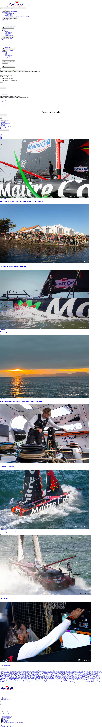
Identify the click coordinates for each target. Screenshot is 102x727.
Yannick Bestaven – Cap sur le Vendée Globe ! (9, 670)
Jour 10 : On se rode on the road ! (15, 675)
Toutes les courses (3, 121)
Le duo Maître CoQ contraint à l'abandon (25, 670)
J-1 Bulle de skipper (57, 676)
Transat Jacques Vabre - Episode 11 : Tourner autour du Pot (50, 681)
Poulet (6, 40)
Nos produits (5, 50)
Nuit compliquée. (20, 677)
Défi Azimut (2, 125)
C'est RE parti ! (15, 680)
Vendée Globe (2, 122)
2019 (1, 138)
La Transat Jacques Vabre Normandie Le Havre (64, 670)
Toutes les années (3, 131)
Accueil (3, 99)
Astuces (3, 696)
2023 (1, 134)
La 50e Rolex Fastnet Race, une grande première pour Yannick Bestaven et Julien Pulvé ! (26, 672)
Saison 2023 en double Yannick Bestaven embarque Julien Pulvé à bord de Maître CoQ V (27, 674)
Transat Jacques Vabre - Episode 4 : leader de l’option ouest (50, 683)
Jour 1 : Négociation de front (21, 676)
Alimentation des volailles (9, 22)
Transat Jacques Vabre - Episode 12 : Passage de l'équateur (28, 681)
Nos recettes (5, 38)
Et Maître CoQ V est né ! (81, 676)
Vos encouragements (8, 32)
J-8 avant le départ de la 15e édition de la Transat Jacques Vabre (54, 678)
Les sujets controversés (9, 15)
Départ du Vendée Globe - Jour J (45, 680)
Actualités (6, 31)
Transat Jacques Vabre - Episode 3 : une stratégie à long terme (72, 683)
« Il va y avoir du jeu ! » (57, 677)
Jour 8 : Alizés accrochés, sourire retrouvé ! (29, 675)
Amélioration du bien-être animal (11, 24)
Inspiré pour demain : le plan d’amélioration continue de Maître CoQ (17, 16)
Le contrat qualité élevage (9, 21)
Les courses (7, 34)
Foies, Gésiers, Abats (9, 57)
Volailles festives (8, 45)
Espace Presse (5, 720)
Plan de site (4, 721)
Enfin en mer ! (42, 670)
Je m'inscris (4, 94)
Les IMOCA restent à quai (50, 670)
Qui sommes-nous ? (6, 11)
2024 (1, 133)
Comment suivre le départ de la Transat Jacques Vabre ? (90, 677)
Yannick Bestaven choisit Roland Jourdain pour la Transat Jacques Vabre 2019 (66, 684)
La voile (3, 108)
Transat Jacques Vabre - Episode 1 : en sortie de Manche (17, 684)
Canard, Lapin (7, 47)
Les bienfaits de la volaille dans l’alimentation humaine (15, 25)
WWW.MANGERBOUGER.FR (39, 691)
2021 (1, 136)
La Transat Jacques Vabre (5, 123)
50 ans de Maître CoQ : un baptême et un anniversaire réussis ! (40, 684)
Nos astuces (5, 62)
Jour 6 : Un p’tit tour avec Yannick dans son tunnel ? (47, 675)
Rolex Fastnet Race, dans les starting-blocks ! (76, 679)
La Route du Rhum (3, 124)
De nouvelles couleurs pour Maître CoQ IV (59, 680)
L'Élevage (4, 19)
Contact (3, 719)
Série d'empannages (49, 677)
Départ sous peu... (76, 677)
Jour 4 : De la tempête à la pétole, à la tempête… (83, 675)
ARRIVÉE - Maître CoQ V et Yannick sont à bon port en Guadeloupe (83, 674)
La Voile (4, 29)
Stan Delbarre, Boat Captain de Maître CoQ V (49, 671)
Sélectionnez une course (4, 120)
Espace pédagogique (8, 33)
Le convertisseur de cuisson (10, 65)
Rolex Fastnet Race (3, 127)
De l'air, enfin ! (65, 677)
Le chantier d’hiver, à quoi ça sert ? (51, 674)
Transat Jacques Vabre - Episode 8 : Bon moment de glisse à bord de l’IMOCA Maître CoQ (34, 682)
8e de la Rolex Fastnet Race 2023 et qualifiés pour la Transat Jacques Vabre (72, 671)
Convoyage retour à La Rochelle (64, 674)
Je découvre (4, 93)
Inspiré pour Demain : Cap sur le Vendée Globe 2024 (28, 680)
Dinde (6, 41)
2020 (1, 137)
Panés (6, 54)
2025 (1, 132)
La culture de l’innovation (9, 13)
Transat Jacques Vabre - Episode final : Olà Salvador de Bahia (79, 680)
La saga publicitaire (8, 14)
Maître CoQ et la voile (9, 35)
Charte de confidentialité (6, 717)
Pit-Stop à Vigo (36, 670)
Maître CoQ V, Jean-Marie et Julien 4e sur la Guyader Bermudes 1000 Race (86, 672)
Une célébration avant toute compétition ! (68, 676)
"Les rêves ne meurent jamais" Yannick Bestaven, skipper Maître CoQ (29, 678)
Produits (3, 695)
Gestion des (6, 718)
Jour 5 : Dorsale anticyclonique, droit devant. (65, 675)
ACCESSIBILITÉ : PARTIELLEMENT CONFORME (12, 722)
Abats (6, 46)
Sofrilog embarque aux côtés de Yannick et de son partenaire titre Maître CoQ (57, 672)
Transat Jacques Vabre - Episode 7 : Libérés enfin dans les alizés (63, 682)
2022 (1, 135)
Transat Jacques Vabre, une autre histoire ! (8, 678)
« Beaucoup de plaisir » (12, 677)
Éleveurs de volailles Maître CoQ (11, 26)
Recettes (3, 694)
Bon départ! (70, 677)
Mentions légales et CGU (7, 716)
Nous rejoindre (5, 10)
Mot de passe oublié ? (4, 85)
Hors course (2, 128)
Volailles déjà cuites (8, 42)
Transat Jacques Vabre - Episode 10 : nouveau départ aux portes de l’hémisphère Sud (77, 681)
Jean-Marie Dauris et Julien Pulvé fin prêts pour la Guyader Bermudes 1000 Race (37, 673)
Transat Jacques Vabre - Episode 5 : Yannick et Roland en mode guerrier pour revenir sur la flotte (20, 683)
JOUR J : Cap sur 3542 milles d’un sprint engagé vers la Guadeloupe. (40, 676)
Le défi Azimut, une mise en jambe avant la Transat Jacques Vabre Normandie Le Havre (23, 671)
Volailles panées (8, 44)
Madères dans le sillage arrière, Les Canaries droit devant (34, 677)
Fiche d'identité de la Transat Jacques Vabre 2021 (75, 678)
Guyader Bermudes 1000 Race (6, 126)
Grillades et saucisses (9, 58)
